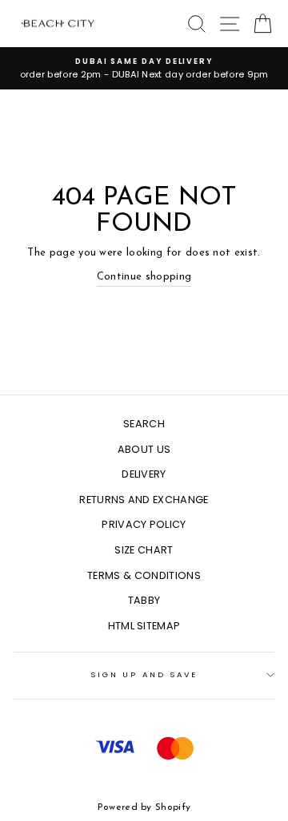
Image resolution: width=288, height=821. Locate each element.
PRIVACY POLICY (144, 524)
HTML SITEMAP (144, 626)
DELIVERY (144, 474)
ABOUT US (144, 449)
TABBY (144, 600)
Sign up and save (144, 674)
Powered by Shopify (144, 807)
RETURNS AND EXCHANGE (143, 499)
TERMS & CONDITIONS (144, 575)
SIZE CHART (143, 550)
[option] (144, 68)
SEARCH (144, 423)
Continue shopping (144, 277)
